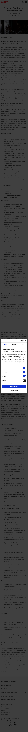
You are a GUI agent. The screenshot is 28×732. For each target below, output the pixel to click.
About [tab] (22, 344)
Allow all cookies (14, 386)
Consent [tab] (5, 344)
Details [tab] (14, 344)
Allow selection (14, 390)
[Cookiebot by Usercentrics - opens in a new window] (20, 340)
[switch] (24, 372)
